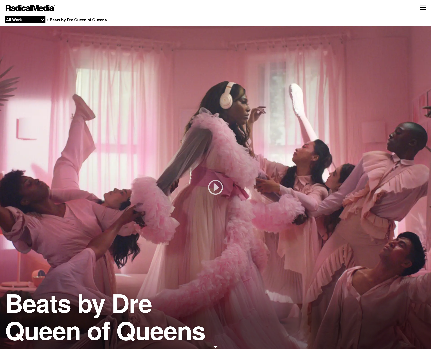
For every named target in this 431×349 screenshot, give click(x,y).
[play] (215, 187)
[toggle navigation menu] (423, 8)
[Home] (30, 8)
